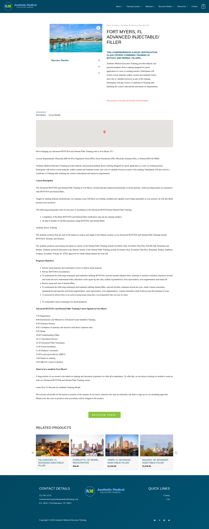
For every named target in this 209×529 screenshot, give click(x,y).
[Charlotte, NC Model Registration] (87, 445)
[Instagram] (159, 520)
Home (109, 25)
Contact (166, 495)
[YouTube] (154, 520)
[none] (99, 60)
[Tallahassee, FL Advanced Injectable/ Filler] (52, 445)
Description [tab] (41, 115)
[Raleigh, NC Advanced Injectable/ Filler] (156, 445)
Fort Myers (116, 25)
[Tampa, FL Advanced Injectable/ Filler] (121, 445)
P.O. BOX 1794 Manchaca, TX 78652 (55, 503)
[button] (122, 6)
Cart (168, 499)
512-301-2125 (45, 495)
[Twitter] (169, 520)
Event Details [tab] (54, 115)
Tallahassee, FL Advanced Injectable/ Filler (51, 463)
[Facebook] (164, 520)
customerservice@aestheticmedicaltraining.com (58, 499)
